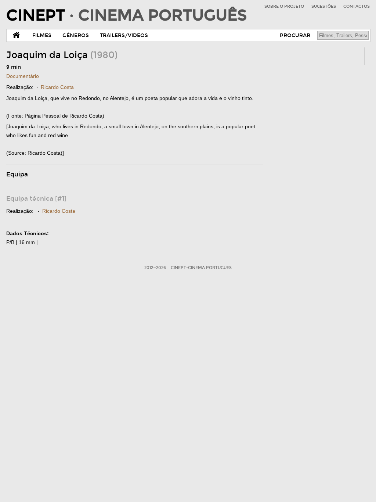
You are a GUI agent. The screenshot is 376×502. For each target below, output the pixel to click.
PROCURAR (295, 35)
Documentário (22, 76)
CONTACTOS (356, 6)
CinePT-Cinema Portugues (201, 267)
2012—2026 (155, 267)
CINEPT (126, 15)
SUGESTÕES (323, 6)
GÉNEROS (75, 35)
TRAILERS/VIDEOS (124, 35)
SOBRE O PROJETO (284, 6)
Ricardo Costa (57, 87)
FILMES (41, 35)
